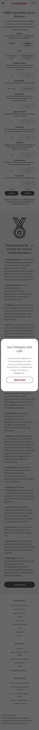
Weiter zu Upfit (19, 380)
